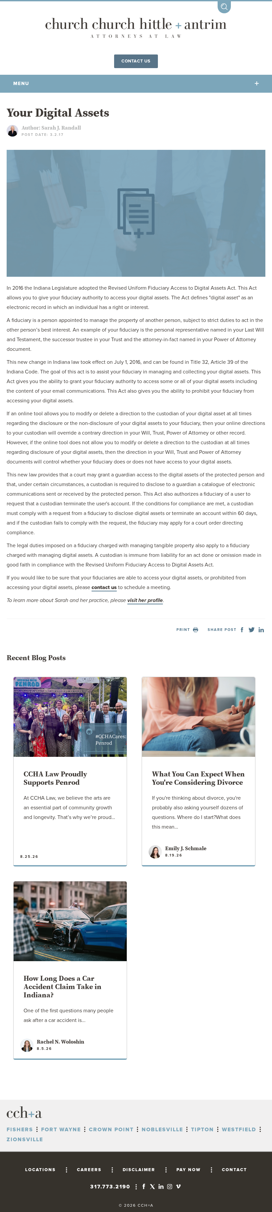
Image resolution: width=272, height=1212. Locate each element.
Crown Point (111, 1129)
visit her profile (145, 600)
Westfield (239, 1129)
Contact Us (135, 61)
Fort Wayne (61, 1129)
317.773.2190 (110, 1186)
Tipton (202, 1129)
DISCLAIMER (139, 1169)
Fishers (20, 1129)
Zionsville (25, 1139)
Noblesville (162, 1129)
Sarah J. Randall (61, 128)
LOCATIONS (40, 1169)
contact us (104, 587)
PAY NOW (188, 1169)
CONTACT (234, 1169)
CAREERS (89, 1169)
